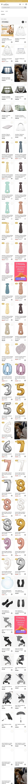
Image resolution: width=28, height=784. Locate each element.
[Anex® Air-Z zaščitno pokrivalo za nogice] (20, 641)
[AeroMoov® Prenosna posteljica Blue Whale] (7, 70)
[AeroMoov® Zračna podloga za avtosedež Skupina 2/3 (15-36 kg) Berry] (7, 248)
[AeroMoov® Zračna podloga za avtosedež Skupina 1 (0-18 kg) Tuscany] (20, 207)
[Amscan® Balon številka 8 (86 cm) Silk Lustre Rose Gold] (7, 504)
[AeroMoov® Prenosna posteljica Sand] (7, 108)
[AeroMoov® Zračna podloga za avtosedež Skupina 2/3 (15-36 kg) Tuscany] (20, 288)
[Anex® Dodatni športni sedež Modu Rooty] (7, 773)
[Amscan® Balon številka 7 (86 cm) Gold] (20, 446)
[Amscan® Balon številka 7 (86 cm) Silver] (7, 485)
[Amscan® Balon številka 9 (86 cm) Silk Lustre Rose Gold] (20, 544)
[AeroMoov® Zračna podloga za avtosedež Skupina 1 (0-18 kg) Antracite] (20, 187)
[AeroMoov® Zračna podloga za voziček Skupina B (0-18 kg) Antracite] (20, 308)
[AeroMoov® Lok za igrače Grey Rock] (20, 31)
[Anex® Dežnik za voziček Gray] (20, 716)
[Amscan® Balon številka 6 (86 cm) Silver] (7, 446)
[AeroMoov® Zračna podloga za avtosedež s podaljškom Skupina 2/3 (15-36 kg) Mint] (20, 147)
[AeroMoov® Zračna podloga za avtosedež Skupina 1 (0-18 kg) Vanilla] (7, 228)
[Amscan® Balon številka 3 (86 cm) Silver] (7, 389)
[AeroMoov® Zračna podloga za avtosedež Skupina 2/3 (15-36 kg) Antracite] (20, 228)
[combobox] (14, 7)
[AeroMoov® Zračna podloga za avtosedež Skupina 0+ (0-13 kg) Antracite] (20, 167)
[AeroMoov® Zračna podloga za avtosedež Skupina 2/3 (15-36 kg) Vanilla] (7, 308)
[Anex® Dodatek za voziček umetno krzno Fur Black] (7, 735)
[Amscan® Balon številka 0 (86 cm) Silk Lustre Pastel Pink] (20, 369)
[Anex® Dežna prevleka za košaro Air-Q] (20, 698)
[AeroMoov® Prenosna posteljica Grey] (20, 89)
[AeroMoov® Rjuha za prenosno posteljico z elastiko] (7, 127)
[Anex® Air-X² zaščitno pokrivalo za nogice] (7, 641)
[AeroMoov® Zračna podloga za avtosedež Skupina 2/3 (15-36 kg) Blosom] (20, 248)
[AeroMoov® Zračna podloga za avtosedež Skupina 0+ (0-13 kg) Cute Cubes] (7, 187)
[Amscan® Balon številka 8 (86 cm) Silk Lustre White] (20, 504)
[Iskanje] (25, 7)
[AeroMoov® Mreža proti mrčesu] (20, 51)
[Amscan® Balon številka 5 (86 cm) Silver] (7, 408)
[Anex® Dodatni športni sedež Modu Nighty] (20, 754)
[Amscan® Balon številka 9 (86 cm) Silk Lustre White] (7, 564)
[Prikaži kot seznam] (26, 22)
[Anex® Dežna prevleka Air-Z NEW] (20, 660)
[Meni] (2, 4)
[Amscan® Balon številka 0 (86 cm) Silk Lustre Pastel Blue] (7, 369)
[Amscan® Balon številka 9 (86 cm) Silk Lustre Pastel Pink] (7, 544)
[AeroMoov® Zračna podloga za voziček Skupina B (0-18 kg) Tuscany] (20, 329)
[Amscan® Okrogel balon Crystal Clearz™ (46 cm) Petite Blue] (7, 583)
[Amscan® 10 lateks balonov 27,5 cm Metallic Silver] (20, 349)
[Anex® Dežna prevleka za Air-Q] (7, 698)
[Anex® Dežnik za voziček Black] (7, 716)
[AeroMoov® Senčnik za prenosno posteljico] (20, 127)
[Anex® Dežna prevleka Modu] (20, 679)
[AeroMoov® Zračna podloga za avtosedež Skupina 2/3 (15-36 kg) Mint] (7, 288)
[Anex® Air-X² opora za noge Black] (7, 622)
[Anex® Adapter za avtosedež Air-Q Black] (20, 583)
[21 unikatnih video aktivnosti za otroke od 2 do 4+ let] (7, 31)
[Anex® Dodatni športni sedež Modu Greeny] (7, 754)
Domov (2, 11)
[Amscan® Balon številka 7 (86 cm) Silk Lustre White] (20, 465)
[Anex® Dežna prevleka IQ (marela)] (7, 679)
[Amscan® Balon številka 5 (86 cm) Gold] (20, 389)
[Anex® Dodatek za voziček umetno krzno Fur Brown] (20, 735)
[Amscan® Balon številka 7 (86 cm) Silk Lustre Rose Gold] (7, 465)
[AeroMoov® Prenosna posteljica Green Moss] (7, 89)
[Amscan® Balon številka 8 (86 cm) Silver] (7, 525)
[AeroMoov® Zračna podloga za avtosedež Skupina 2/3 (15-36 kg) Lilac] (7, 268)
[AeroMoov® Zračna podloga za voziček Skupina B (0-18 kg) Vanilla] (7, 349)
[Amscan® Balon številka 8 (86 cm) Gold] (20, 485)
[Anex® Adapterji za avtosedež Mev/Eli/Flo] (20, 603)
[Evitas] (20, 271)
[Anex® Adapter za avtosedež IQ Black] (7, 603)
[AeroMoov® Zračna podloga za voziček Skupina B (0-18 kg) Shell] (7, 329)
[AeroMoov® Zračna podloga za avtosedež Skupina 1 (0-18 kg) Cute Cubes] (7, 207)
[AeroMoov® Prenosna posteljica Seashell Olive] (20, 108)
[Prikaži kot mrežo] (23, 22)
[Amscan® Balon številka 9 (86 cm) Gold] (20, 525)
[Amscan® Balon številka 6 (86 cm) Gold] (20, 408)
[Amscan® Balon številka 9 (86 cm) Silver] (20, 564)
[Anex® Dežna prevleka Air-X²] (7, 660)
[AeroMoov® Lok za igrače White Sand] (7, 51)
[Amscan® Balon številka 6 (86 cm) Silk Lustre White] (7, 427)
